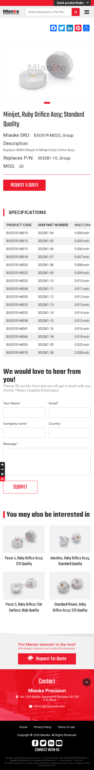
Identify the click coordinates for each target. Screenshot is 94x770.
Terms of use (66, 727)
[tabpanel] (47, 69)
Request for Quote (47, 659)
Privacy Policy (42, 727)
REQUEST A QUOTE (24, 185)
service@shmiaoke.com (49, 706)
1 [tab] (47, 103)
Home (23, 727)
